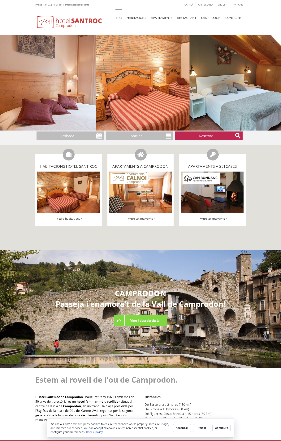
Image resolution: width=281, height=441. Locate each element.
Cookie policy (94, 432)
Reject (202, 427)
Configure (221, 427)
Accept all (182, 427)
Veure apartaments (140, 219)
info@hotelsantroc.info (77, 4)
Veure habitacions (68, 218)
